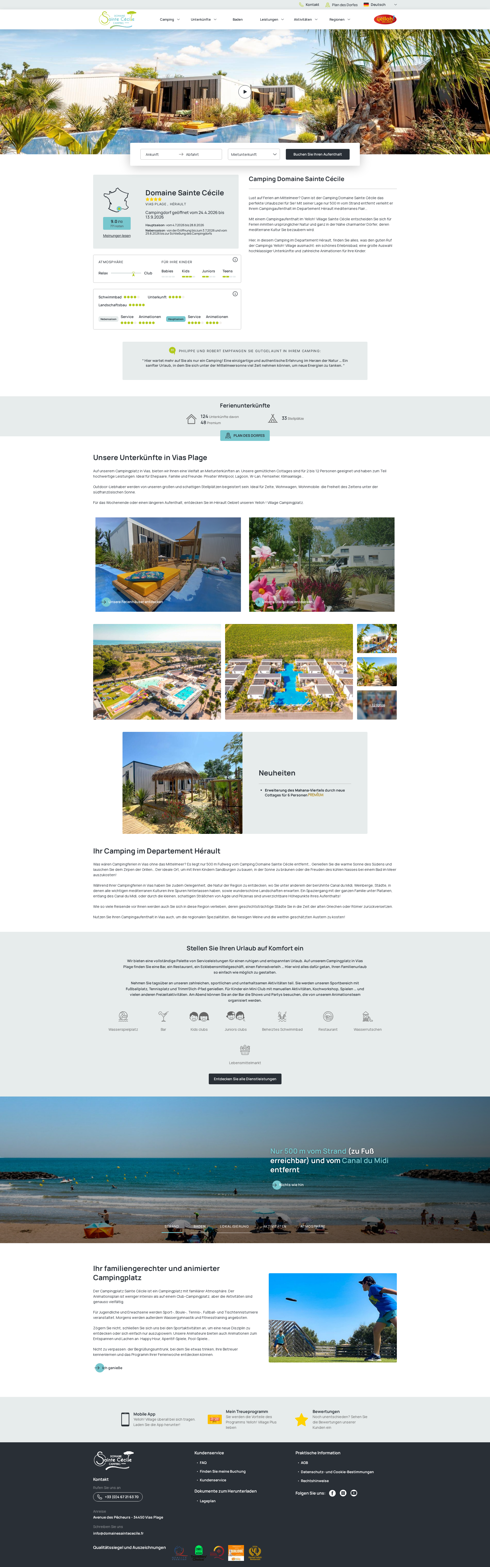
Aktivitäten (303, 19)
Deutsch (378, 4)
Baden (238, 19)
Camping (167, 19)
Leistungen (269, 19)
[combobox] (254, 154)
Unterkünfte (201, 19)
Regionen (337, 19)
